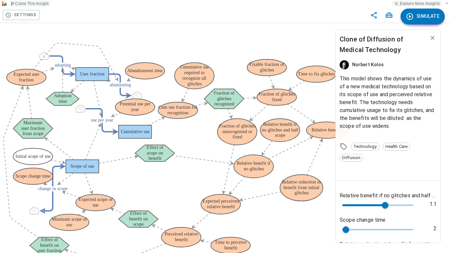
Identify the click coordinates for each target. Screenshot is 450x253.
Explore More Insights (420, 3)
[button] (365, 147)
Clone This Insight (31, 3)
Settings (25, 14)
